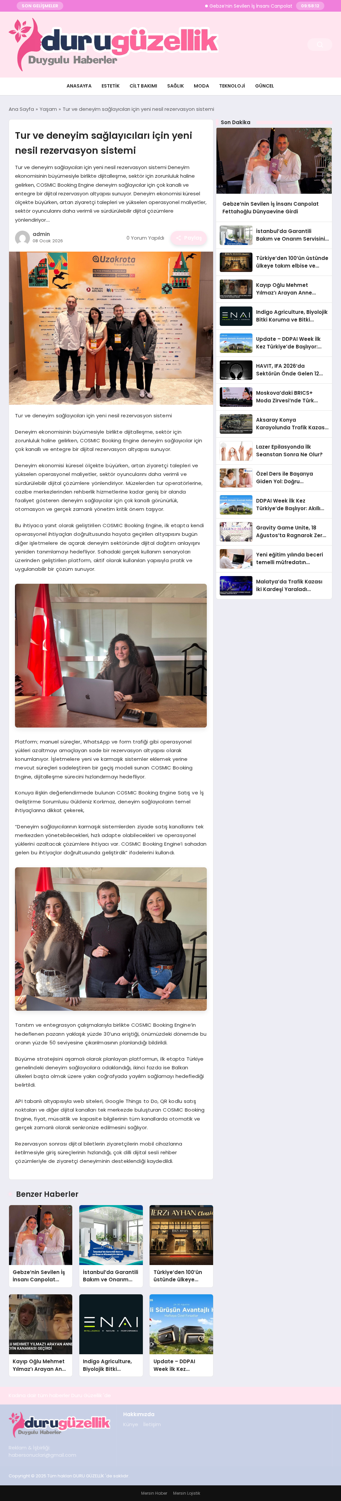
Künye (130, 1424)
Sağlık (175, 86)
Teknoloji (232, 86)
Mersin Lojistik (186, 1493)
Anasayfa (79, 86)
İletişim (152, 1424)
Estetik (111, 86)
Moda (201, 86)
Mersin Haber (154, 1493)
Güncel (264, 86)
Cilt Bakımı (143, 86)
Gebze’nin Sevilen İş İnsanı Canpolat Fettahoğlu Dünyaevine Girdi (254, 6)
